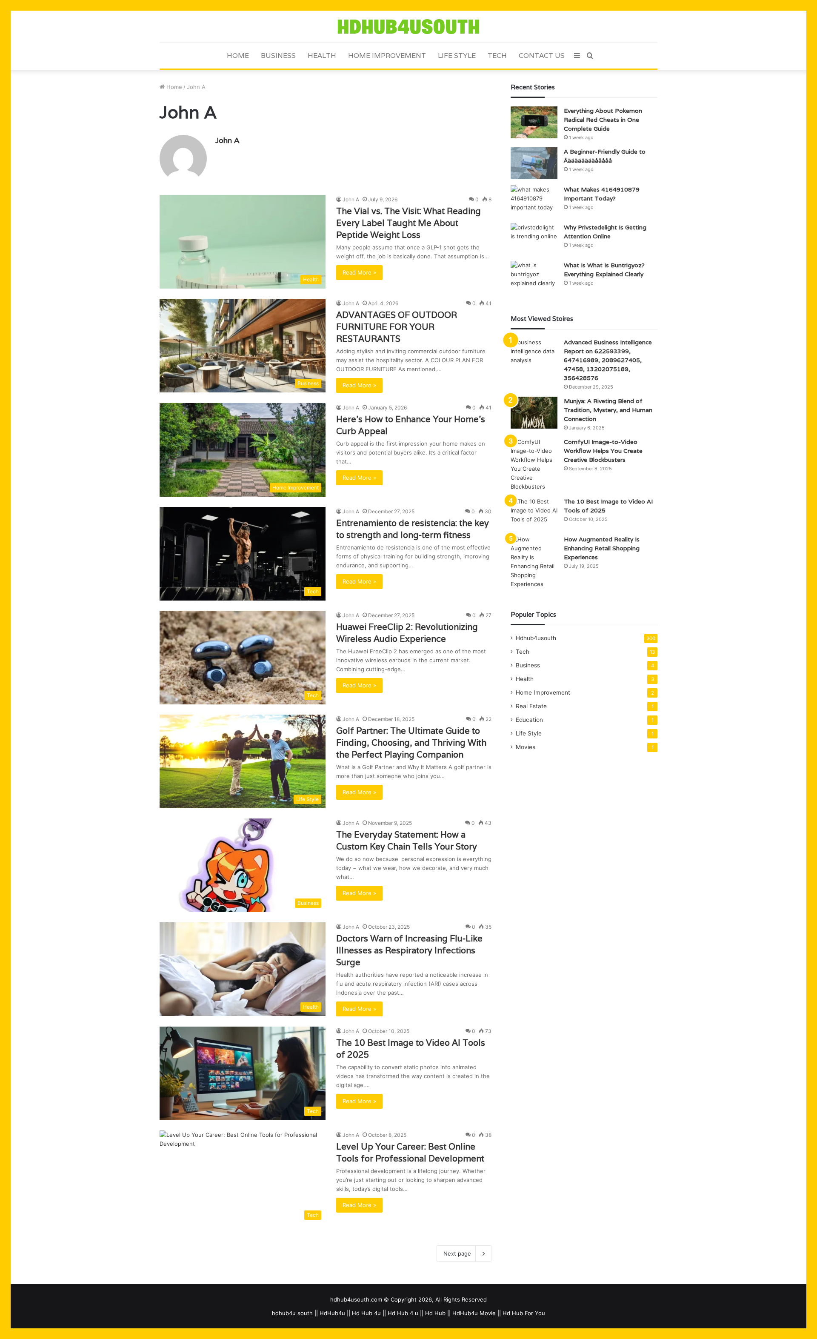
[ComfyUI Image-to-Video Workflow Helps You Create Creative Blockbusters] (534, 464)
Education (529, 719)
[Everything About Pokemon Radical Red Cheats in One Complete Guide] (534, 122)
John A (227, 140)
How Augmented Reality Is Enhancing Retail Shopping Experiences (602, 548)
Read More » (359, 272)
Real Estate (531, 706)
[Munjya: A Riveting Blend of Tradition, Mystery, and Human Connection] (534, 413)
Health (322, 55)
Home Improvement (387, 55)
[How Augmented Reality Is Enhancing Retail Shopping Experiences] (534, 562)
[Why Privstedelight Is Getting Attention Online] (534, 239)
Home (238, 55)
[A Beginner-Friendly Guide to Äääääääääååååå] (534, 163)
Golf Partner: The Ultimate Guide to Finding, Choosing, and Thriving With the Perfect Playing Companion (411, 742)
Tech (497, 55)
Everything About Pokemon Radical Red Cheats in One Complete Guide (603, 119)
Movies (525, 747)
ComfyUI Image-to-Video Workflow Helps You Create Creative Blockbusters (603, 451)
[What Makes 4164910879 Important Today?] (534, 201)
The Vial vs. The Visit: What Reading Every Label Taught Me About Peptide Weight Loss (408, 223)
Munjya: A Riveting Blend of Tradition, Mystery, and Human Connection (608, 410)
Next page (457, 1253)
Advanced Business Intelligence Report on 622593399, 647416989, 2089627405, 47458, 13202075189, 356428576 (608, 360)
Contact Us (542, 55)
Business (278, 55)
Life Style (457, 55)
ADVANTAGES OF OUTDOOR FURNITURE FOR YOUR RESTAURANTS (396, 326)
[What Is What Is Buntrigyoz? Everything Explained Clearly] (534, 277)
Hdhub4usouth (536, 638)
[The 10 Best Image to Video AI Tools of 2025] (534, 513)
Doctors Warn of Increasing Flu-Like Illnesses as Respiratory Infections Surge (409, 950)
